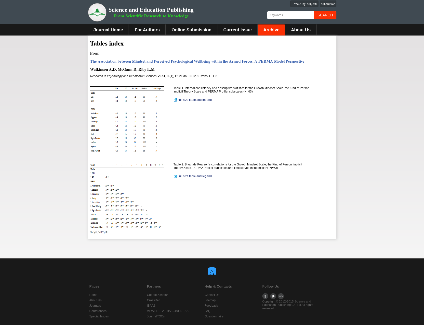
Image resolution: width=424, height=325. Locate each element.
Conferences (97, 311)
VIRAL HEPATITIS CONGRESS (167, 311)
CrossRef (153, 300)
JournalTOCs (156, 316)
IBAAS (151, 305)
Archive (271, 29)
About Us (301, 29)
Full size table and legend (194, 100)
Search (325, 15)
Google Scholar (157, 295)
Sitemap (210, 300)
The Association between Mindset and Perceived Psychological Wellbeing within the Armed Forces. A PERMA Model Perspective (197, 61)
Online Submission (192, 29)
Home (93, 295)
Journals (95, 305)
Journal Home (108, 29)
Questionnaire (214, 316)
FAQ (207, 311)
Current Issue (237, 29)
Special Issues (99, 316)
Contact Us (212, 295)
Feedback (211, 305)
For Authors (147, 29)
